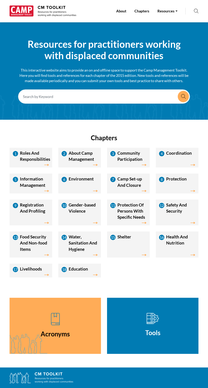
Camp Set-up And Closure (129, 181)
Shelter (124, 236)
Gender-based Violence (82, 207)
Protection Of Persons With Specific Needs (131, 211)
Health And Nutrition (177, 239)
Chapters (141, 11)
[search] (196, 11)
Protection (176, 178)
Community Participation (129, 156)
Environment (81, 178)
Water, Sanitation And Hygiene (83, 242)
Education (78, 268)
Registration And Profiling (32, 207)
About (121, 11)
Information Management (32, 181)
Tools (152, 333)
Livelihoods (31, 268)
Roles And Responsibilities (35, 156)
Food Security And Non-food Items (33, 242)
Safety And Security (176, 207)
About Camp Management (81, 156)
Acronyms (55, 334)
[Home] (43, 11)
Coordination (179, 152)
